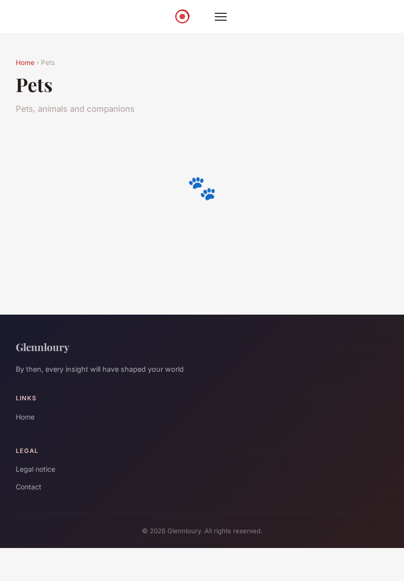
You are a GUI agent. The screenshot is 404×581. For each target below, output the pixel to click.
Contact (28, 487)
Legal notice (35, 469)
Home (25, 62)
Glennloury (42, 347)
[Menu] (221, 17)
